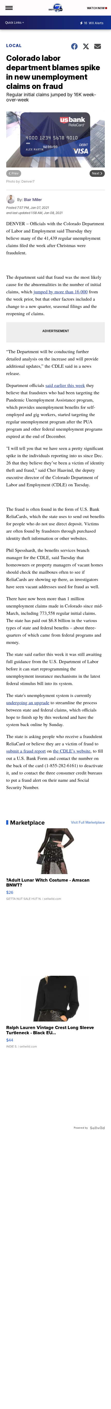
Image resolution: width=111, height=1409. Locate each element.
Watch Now (96, 8)
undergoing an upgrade (27, 702)
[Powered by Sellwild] (97, 1128)
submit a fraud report (26, 751)
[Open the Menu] (8, 7)
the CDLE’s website (71, 751)
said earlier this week (65, 385)
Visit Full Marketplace (88, 822)
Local (14, 45)
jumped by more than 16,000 (61, 291)
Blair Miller (33, 199)
